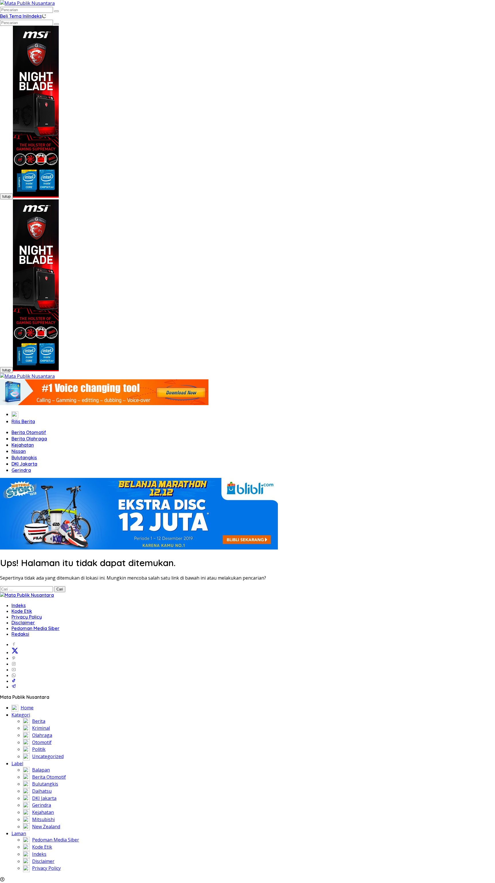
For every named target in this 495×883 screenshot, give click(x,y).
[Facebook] (13, 644)
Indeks (35, 16)
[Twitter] (14, 652)
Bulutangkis (24, 457)
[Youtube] (13, 669)
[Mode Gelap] (44, 16)
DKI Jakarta (24, 464)
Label (17, 763)
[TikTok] (13, 681)
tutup (6, 196)
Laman (18, 833)
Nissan (18, 451)
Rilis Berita (23, 421)
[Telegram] (13, 687)
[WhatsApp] (13, 675)
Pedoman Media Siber (35, 628)
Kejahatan (22, 445)
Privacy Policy (26, 617)
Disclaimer (23, 622)
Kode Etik (21, 611)
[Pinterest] (13, 658)
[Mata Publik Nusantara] (27, 3)
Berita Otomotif (28, 432)
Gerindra (21, 470)
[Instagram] (13, 664)
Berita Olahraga (29, 439)
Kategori (20, 715)
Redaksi (20, 634)
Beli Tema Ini (14, 16)
